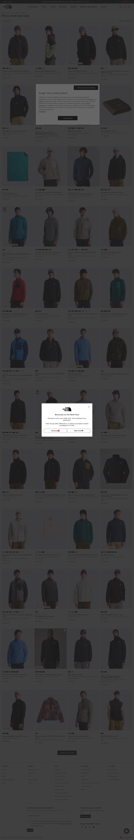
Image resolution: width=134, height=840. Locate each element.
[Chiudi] (89, 407)
